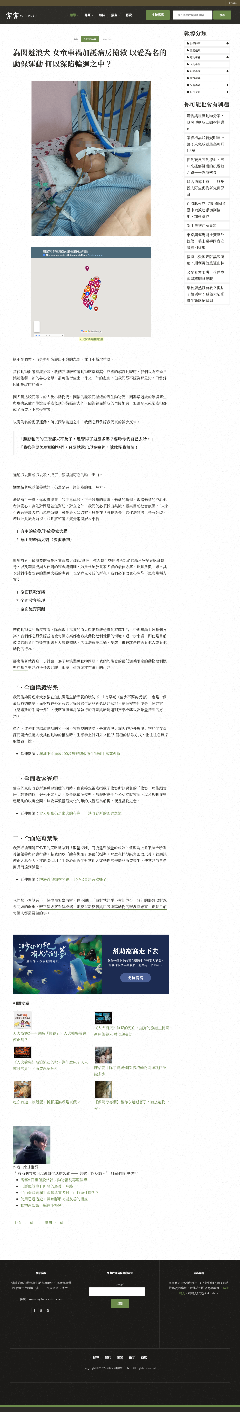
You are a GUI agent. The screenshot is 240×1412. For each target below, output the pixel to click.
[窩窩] (22, 15)
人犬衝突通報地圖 (91, 339)
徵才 (132, 1357)
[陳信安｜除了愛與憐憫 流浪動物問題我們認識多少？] (131, 1055)
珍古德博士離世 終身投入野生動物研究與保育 (205, 188)
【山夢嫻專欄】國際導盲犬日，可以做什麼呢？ (59, 1192)
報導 (73, 15)
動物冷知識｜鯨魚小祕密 (41, 1205)
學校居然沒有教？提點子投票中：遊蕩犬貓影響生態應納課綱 (205, 294)
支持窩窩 (158, 15)
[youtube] (41, 1310)
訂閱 (120, 1303)
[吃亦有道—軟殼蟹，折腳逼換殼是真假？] (50, 1089)
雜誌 (102, 15)
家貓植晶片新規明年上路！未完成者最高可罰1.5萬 (205, 144)
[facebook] (35, 1310)
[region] (91, 964)
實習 (120, 1357)
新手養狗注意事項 (202, 225)
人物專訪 (194, 64)
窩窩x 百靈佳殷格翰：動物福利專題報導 (53, 1179)
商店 (144, 1357)
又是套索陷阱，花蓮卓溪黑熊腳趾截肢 (205, 275)
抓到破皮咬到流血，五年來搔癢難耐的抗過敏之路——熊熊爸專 (205, 166)
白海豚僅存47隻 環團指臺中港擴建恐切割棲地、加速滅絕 (206, 210)
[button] (207, 43)
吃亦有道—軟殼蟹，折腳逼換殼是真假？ (46, 1102)
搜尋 (222, 15)
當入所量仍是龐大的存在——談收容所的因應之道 (80, 813)
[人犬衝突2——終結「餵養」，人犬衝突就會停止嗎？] (50, 1020)
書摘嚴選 (194, 78)
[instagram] (48, 1310)
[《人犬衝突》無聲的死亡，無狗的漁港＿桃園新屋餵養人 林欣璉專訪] (131, 1018)
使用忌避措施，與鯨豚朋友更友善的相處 (54, 1199)
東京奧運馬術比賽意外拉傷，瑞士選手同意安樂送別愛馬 (205, 241)
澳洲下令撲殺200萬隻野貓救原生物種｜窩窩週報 (79, 753)
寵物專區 (195, 57)
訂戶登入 (233, 3)
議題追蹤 (194, 50)
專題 (88, 15)
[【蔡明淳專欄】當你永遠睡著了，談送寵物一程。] (131, 1089)
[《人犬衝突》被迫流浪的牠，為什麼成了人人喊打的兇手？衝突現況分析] (50, 1052)
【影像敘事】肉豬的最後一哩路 (46, 1186)
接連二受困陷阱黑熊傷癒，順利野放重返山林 (205, 260)
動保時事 (195, 43)
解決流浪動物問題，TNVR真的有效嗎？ (72, 879)
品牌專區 (195, 85)
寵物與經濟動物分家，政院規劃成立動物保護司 (205, 122)
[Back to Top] (228, 1400)
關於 (108, 1357)
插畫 (114, 15)
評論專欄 (195, 71)
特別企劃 (195, 92)
